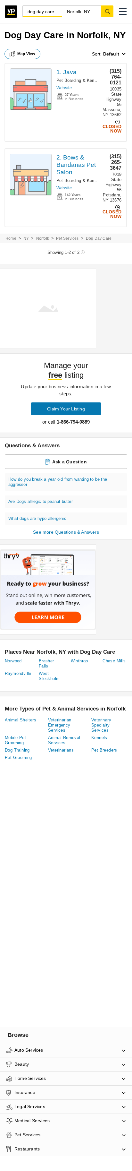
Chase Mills (114, 661)
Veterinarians (61, 750)
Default (111, 53)
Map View (26, 54)
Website (64, 88)
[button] (123, 11)
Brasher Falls (46, 663)
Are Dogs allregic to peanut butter (40, 501)
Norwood (13, 661)
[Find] (107, 11)
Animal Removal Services (64, 740)
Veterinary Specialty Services (101, 725)
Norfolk (42, 238)
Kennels (99, 737)
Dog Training (17, 750)
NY (26, 238)
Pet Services (67, 238)
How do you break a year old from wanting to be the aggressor (57, 482)
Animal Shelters (20, 720)
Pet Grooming (18, 757)
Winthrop (79, 661)
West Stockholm (49, 676)
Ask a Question (69, 461)
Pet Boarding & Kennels (79, 80)
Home (10, 238)
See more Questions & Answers (66, 532)
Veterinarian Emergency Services (59, 725)
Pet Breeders (104, 750)
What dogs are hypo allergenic (37, 518)
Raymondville (18, 673)
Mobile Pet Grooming (15, 740)
